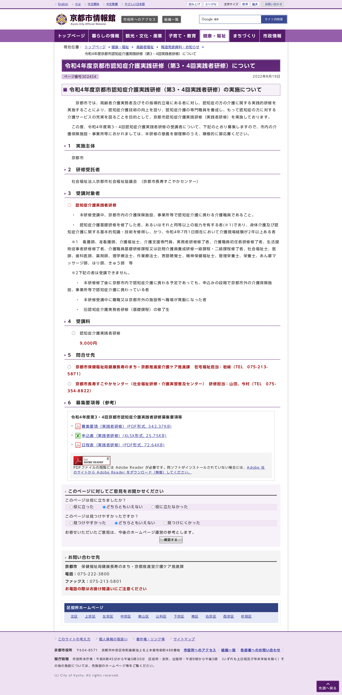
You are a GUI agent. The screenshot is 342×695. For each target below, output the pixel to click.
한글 (78, 4)
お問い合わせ (273, 4)
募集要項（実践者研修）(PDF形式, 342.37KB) (127, 426)
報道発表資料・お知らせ (180, 47)
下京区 (179, 616)
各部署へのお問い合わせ (261, 650)
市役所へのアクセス (139, 19)
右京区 (211, 616)
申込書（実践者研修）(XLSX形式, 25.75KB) (124, 436)
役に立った (84, 507)
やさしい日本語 (135, 4)
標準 (245, 4)
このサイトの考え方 (74, 639)
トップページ (95, 47)
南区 (195, 616)
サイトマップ (184, 639)
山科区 (161, 616)
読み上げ (194, 4)
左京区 (108, 616)
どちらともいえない (124, 507)
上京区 (90, 616)
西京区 (228, 616)
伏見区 (246, 616)
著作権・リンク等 (150, 639)
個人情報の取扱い (113, 639)
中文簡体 (93, 4)
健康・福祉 (120, 47)
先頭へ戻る (328, 688)
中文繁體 (112, 4)
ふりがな (211, 4)
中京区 (126, 616)
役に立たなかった (171, 507)
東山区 (143, 616)
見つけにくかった (184, 523)
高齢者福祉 (145, 47)
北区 (74, 616)
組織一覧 (171, 19)
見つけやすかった (90, 523)
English (63, 4)
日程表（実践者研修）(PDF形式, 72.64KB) (123, 445)
